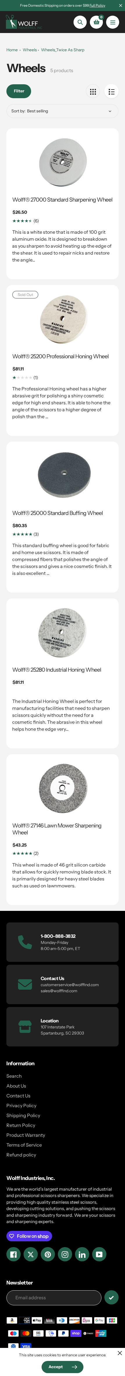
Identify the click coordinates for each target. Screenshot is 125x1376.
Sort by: (18, 111)
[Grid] (93, 91)
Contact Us (18, 1096)
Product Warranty (25, 1135)
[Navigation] (112, 22)
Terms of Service (24, 1145)
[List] (111, 91)
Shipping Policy (23, 1115)
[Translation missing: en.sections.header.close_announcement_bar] (121, 5)
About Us (16, 1086)
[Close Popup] (120, 1353)
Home (12, 49)
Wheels (30, 49)
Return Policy (20, 1125)
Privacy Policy (21, 1105)
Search (14, 1076)
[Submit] (111, 1297)
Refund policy (21, 1155)
